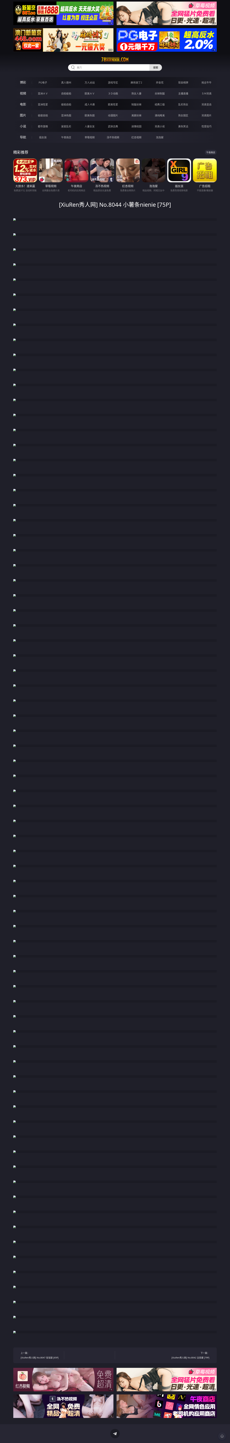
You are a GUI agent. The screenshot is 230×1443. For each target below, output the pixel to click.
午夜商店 (66, 137)
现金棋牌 (183, 82)
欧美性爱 (113, 104)
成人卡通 (90, 104)
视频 (23, 93)
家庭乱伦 (66, 126)
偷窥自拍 (43, 115)
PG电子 (43, 82)
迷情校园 (136, 126)
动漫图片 (113, 115)
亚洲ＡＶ (43, 93)
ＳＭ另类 (207, 93)
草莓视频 (90, 137)
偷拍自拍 (66, 104)
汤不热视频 (113, 137)
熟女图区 (183, 115)
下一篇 (190, 1355)
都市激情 (43, 126)
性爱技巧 (207, 126)
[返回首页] (222, 1436)
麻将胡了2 (136, 82)
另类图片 (207, 115)
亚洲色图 (66, 115)
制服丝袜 (136, 104)
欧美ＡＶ (90, 93)
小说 (23, 126)
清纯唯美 (160, 115)
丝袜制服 (160, 93)
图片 (23, 115)
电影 (23, 104)
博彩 (23, 82)
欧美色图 (90, 115)
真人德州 (66, 82)
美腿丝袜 (136, 115)
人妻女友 (90, 126)
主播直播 (183, 93)
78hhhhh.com (115, 59)
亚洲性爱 (43, 104)
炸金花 (160, 82)
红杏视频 (136, 137)
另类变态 (207, 104)
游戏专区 (113, 82)
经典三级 (160, 104)
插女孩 (43, 137)
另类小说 (160, 126)
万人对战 (90, 82)
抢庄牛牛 (207, 82)
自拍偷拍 (66, 93)
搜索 (155, 67)
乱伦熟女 (183, 104)
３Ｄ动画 (113, 93)
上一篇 (40, 1355)
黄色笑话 (183, 126)
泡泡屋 (160, 137)
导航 (23, 137)
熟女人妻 (136, 93)
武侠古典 (113, 126)
